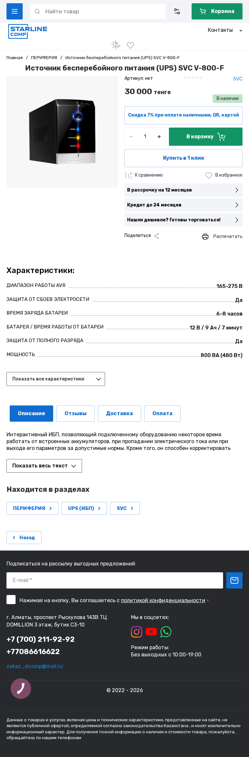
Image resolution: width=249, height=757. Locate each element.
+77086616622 (33, 651)
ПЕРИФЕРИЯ (44, 57)
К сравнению (149, 175)
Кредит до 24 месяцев (154, 205)
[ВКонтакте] (139, 247)
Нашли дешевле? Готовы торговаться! (173, 220)
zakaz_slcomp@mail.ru (34, 666)
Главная (14, 57)
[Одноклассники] (149, 247)
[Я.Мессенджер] (129, 247)
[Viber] (170, 247)
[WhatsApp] (180, 247)
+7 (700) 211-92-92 (40, 639)
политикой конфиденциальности (163, 600)
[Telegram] (160, 247)
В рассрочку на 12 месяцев (159, 190)
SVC (238, 79)
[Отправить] (234, 580)
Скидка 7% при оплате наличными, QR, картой (183, 115)
